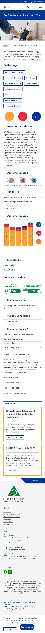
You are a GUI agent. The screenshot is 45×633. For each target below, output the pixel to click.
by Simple (23, 609)
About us (7, 512)
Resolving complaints (11, 514)
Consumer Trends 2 (13, 83)
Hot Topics (30, 78)
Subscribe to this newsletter (14, 393)
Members (7, 519)
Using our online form (17, 549)
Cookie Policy (8, 609)
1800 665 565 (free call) (18, 538)
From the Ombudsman (14, 72)
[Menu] (40, 7)
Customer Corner (12, 95)
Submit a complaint (11, 383)
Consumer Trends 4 (13, 106)
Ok (10, 629)
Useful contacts (9, 524)
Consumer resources (11, 517)
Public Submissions (12, 100)
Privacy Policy (28, 606)
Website (17, 609)
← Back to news (9, 403)
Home (5, 45)
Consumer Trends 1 (13, 78)
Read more (12, 437)
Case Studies (31, 83)
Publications (8, 522)
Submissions (12, 321)
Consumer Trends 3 (13, 89)
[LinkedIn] (10, 572)
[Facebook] (5, 572)
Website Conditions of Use (12, 606)
